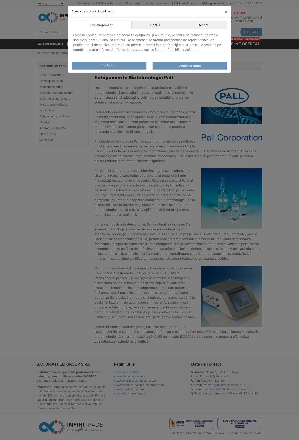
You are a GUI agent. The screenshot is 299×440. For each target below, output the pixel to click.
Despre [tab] (203, 25)
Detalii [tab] (155, 25)
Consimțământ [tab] (101, 25)
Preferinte (109, 66)
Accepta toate (190, 66)
